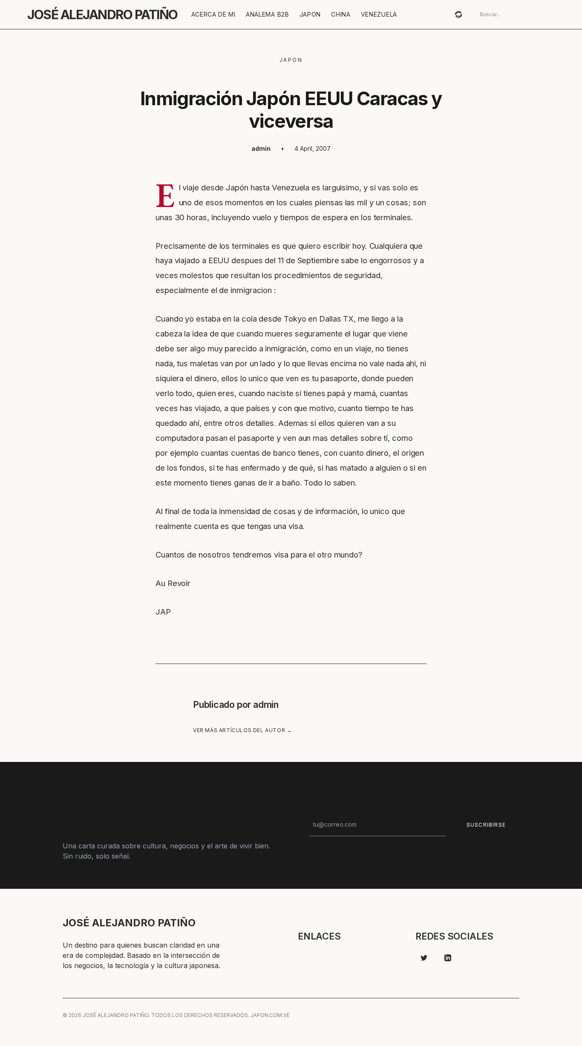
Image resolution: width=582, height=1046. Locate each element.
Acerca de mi (213, 14)
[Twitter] (423, 957)
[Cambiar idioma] (458, 14)
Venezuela (379, 14)
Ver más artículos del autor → (242, 730)
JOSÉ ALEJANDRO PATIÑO (102, 14)
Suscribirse (486, 825)
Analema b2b (267, 14)
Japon (310, 14)
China (341, 14)
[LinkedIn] (447, 957)
